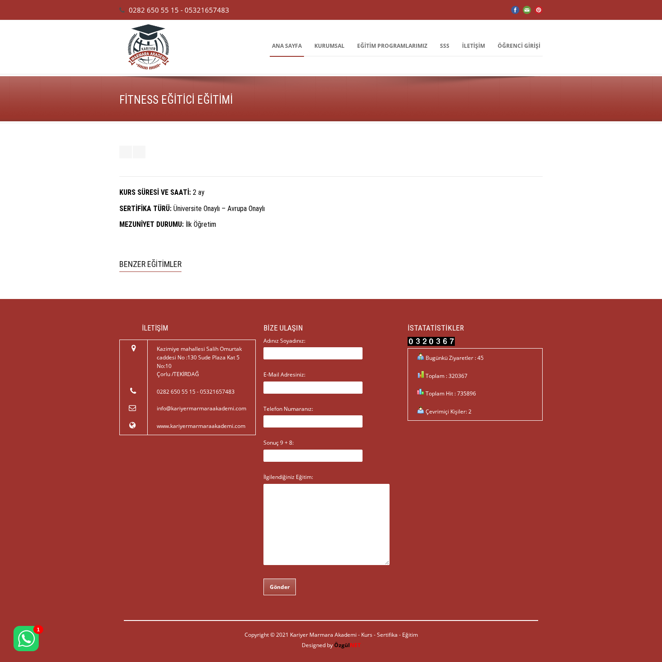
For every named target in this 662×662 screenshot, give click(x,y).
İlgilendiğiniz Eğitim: (288, 477)
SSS (444, 46)
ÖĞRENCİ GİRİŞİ (519, 46)
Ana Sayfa (287, 46)
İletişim (473, 46)
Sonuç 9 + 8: (278, 442)
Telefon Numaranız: (288, 409)
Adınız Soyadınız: (284, 341)
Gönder (280, 587)
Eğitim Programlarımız (392, 46)
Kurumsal (329, 46)
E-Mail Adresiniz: (284, 374)
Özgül (347, 645)
